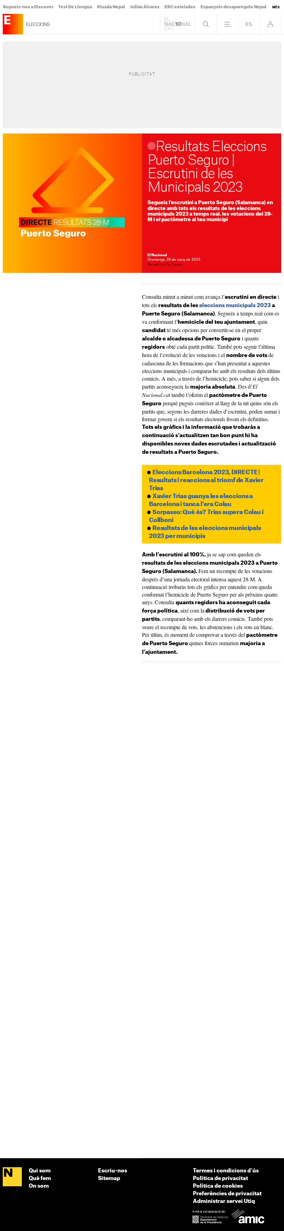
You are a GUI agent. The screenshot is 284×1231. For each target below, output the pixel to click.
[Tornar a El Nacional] (177, 24)
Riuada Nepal (111, 7)
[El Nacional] (12, 1177)
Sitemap (109, 1178)
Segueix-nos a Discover (28, 7)
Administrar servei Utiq (224, 1201)
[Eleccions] (13, 24)
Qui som (40, 1170)
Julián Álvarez (145, 7)
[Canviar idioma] (248, 24)
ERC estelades (180, 7)
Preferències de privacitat (227, 1193)
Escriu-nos (112, 1170)
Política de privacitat (220, 1178)
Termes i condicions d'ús (226, 1170)
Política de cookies (218, 1186)
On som (39, 1186)
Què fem (40, 1178)
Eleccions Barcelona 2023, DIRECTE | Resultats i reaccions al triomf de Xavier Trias (206, 480)
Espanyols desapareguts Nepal (233, 7)
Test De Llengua (75, 7)
